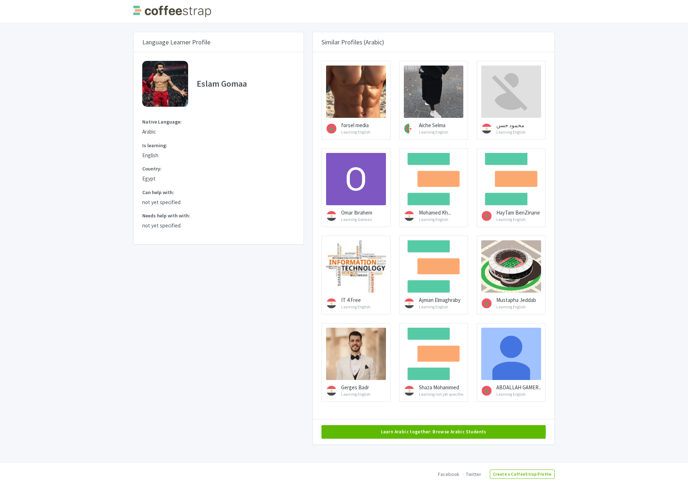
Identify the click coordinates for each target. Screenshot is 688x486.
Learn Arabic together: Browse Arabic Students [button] (433, 432)
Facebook (448, 474)
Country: (152, 168)
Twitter (473, 474)
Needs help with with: (166, 215)
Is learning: (154, 145)
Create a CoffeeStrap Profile (522, 474)
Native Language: (162, 122)
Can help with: (158, 192)
